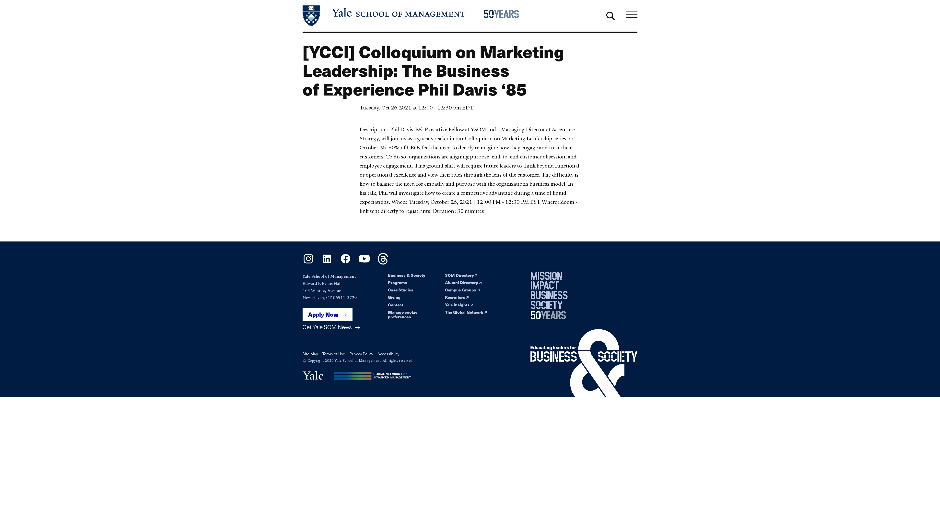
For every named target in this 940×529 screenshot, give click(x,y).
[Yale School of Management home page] (384, 15)
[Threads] (383, 263)
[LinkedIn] (327, 263)
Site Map (310, 353)
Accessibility (388, 353)
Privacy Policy (361, 353)
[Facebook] (345, 263)
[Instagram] (308, 263)
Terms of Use (333, 353)
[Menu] (631, 14)
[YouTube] (364, 263)
